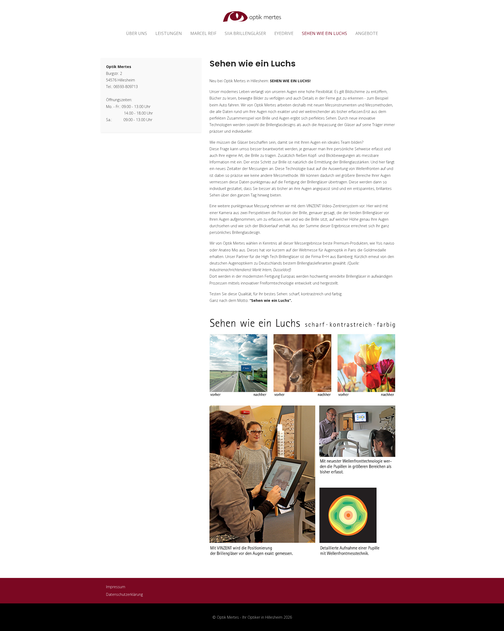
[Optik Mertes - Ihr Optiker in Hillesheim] (252, 13)
